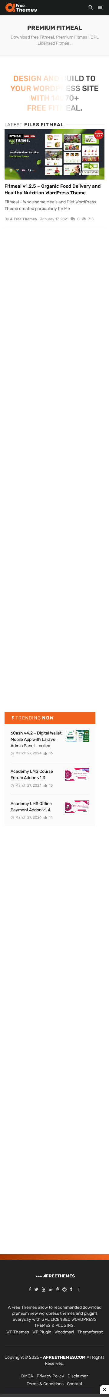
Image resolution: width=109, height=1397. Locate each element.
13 (50, 785)
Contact (74, 1383)
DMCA (27, 1376)
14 (50, 817)
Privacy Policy (50, 1376)
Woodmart (64, 1332)
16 (50, 753)
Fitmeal (15, 136)
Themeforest (90, 1332)
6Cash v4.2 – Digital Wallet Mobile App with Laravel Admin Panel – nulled (36, 739)
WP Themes (17, 1332)
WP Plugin (41, 1332)
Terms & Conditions (45, 1383)
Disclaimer (78, 1376)
